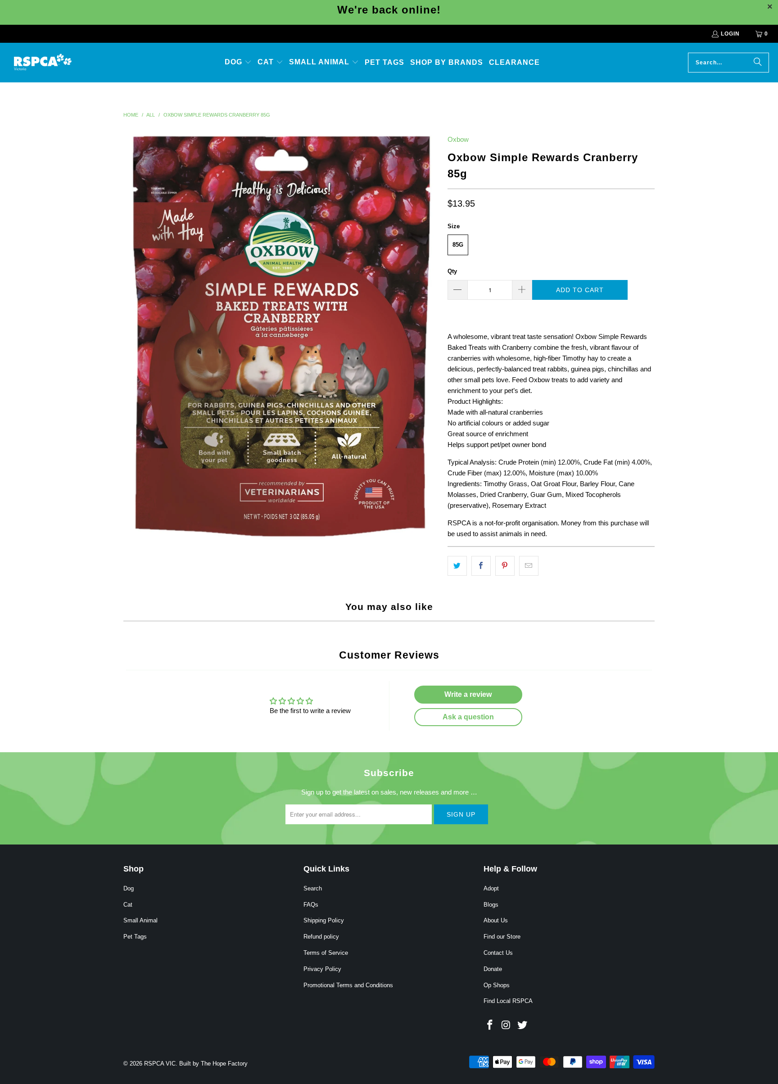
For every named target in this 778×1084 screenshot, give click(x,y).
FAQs (310, 904)
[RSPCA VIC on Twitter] (522, 1025)
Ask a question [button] (468, 717)
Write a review (468, 694)
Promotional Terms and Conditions (348, 985)
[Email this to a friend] (528, 566)
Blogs (491, 904)
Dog (128, 888)
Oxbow (458, 139)
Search (312, 888)
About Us (496, 920)
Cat (127, 904)
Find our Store (502, 936)
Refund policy (321, 936)
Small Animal (140, 920)
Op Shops (497, 985)
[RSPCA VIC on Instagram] (506, 1025)
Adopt (491, 888)
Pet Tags (135, 936)
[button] (238, 62)
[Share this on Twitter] (457, 566)
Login (730, 34)
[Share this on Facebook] (481, 566)
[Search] (757, 62)
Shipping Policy (323, 920)
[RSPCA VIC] (43, 62)
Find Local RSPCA (508, 1001)
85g (457, 244)
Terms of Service (325, 952)
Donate (493, 969)
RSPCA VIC (160, 1063)
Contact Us (498, 952)
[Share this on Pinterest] (505, 566)
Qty (452, 271)
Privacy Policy (322, 969)
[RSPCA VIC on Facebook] (490, 1025)
